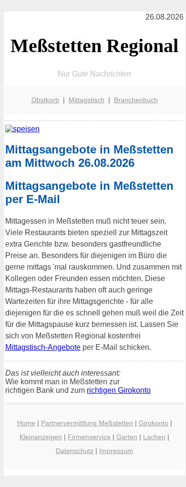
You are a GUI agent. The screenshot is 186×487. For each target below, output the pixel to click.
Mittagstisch (86, 100)
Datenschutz (74, 451)
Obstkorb (45, 100)
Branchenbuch (136, 100)
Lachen (154, 437)
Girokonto (153, 423)
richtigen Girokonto (119, 390)
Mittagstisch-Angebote (43, 347)
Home (26, 423)
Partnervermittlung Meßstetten (87, 423)
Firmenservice (89, 437)
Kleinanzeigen (41, 437)
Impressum (116, 451)
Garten (126, 437)
